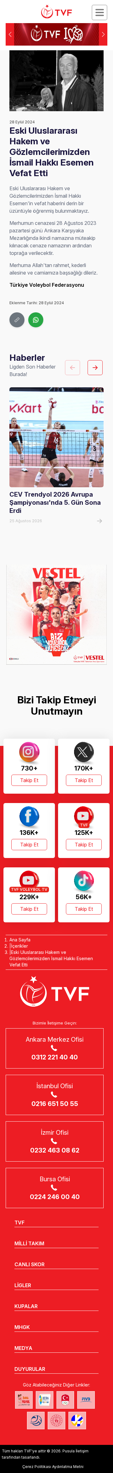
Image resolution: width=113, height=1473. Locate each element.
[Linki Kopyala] (16, 319)
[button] (103, 34)
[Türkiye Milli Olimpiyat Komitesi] (65, 1400)
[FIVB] (86, 1400)
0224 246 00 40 (55, 1197)
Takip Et (29, 780)
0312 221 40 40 (54, 1057)
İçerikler (19, 946)
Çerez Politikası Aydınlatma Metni (52, 1466)
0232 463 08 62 (54, 1150)
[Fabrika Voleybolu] (24, 1400)
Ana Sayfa (19, 939)
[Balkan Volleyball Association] (36, 1420)
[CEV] (77, 1420)
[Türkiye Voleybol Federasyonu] (56, 11)
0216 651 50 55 (54, 1104)
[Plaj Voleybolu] (44, 1400)
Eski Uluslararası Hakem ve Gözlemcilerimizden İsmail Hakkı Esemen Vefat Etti (51, 958)
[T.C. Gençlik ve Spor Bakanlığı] (56, 1420)
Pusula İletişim (75, 1451)
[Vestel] (56, 615)
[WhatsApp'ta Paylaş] (35, 319)
